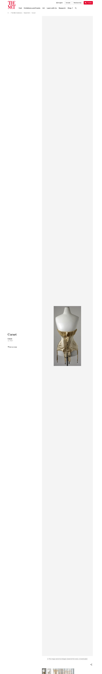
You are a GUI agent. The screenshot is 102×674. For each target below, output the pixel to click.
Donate (68, 2)
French (10, 338)
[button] (91, 664)
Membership (77, 2)
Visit (20, 8)
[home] (8, 13)
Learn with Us (52, 8)
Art (43, 8)
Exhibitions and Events (32, 8)
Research (62, 8)
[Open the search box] (76, 8)
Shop (69, 8)
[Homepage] (12, 5)
